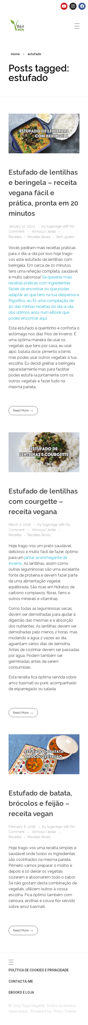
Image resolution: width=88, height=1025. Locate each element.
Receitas (15, 237)
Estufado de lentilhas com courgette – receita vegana (43, 501)
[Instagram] (73, 6)
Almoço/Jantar (44, 231)
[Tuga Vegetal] (18, 25)
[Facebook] (82, 6)
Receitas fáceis (39, 237)
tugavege (55, 226)
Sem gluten (65, 237)
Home (15, 54)
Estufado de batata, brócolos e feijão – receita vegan (40, 803)
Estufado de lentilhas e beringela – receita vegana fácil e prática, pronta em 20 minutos (43, 192)
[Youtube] (64, 6)
